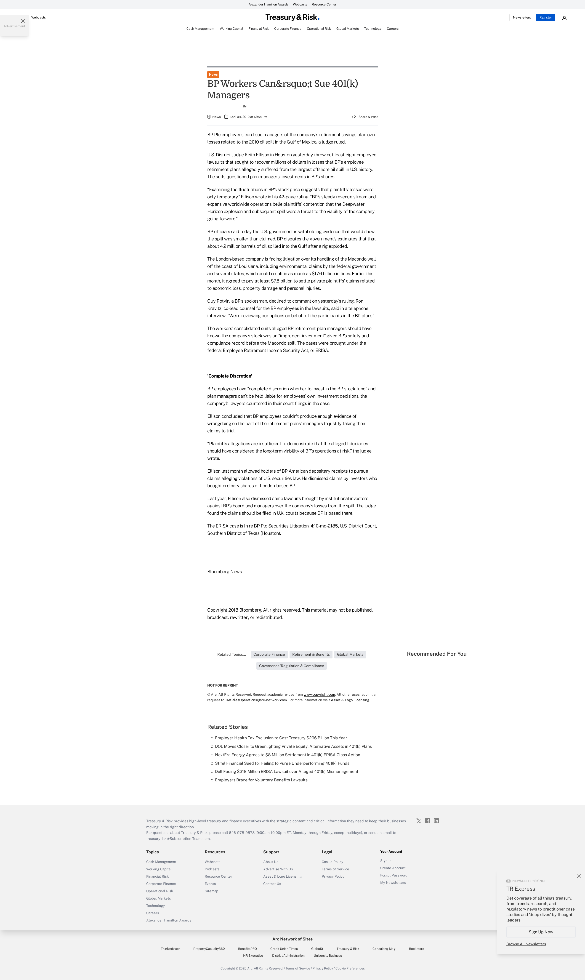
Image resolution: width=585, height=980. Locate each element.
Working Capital (159, 869)
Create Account (393, 868)
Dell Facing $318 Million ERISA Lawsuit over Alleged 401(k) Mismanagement (286, 771)
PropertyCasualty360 (209, 949)
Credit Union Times (284, 949)
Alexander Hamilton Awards (268, 4)
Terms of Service (335, 869)
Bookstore (416, 949)
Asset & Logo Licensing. (350, 700)
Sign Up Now (541, 931)
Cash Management (161, 862)
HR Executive (253, 955)
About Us (270, 862)
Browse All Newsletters (526, 944)
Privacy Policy (333, 876)
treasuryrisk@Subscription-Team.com (178, 838)
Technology (155, 906)
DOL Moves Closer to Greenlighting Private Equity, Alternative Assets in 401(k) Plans (293, 746)
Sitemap (211, 891)
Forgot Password (393, 875)
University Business (328, 955)
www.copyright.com (319, 694)
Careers (152, 913)
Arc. (250, 968)
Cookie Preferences (350, 968)
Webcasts (300, 4)
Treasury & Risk (348, 949)
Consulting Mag (384, 949)
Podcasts (212, 869)
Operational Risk (159, 891)
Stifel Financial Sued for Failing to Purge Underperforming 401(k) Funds (282, 763)
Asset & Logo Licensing (282, 876)
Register (546, 17)
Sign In (385, 861)
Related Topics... (231, 654)
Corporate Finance (161, 884)
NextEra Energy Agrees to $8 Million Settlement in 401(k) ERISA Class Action (287, 754)
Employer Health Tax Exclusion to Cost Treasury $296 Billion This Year (281, 737)
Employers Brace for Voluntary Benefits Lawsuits (261, 780)
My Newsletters (393, 882)
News (213, 74)
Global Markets (158, 898)
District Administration (288, 955)
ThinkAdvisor (170, 949)
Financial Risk (157, 876)
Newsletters (522, 17)
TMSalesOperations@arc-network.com (256, 700)
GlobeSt (317, 949)
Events (210, 884)
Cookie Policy (332, 862)
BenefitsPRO (247, 949)
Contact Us (272, 884)
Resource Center (324, 4)
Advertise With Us (278, 869)
